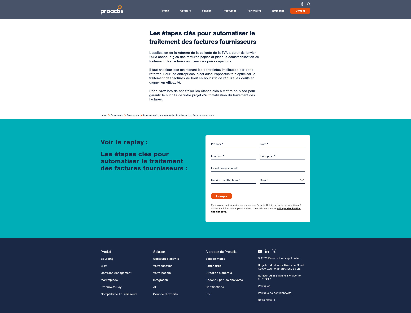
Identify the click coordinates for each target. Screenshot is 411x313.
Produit (165, 10)
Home (103, 115)
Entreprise (278, 10)
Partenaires (254, 10)
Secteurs (185, 10)
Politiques (264, 286)
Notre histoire (266, 300)
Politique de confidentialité (274, 293)
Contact (300, 10)
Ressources (229, 10)
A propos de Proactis (221, 251)
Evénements (133, 115)
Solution (206, 10)
